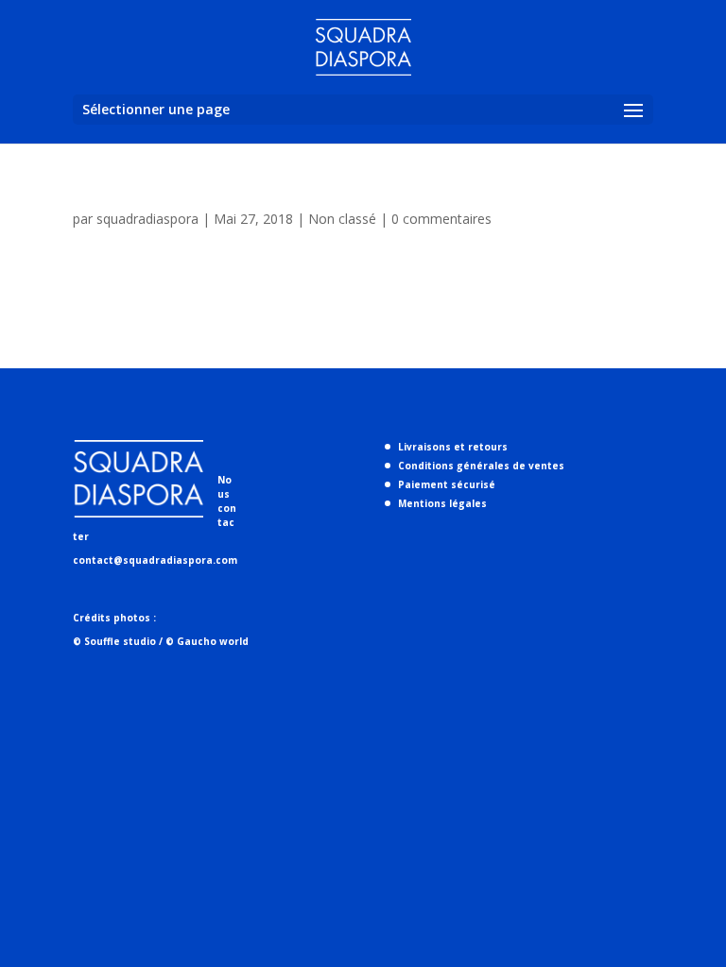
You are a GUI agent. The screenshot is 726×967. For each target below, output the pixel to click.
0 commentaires (441, 219)
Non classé (342, 219)
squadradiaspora (147, 219)
